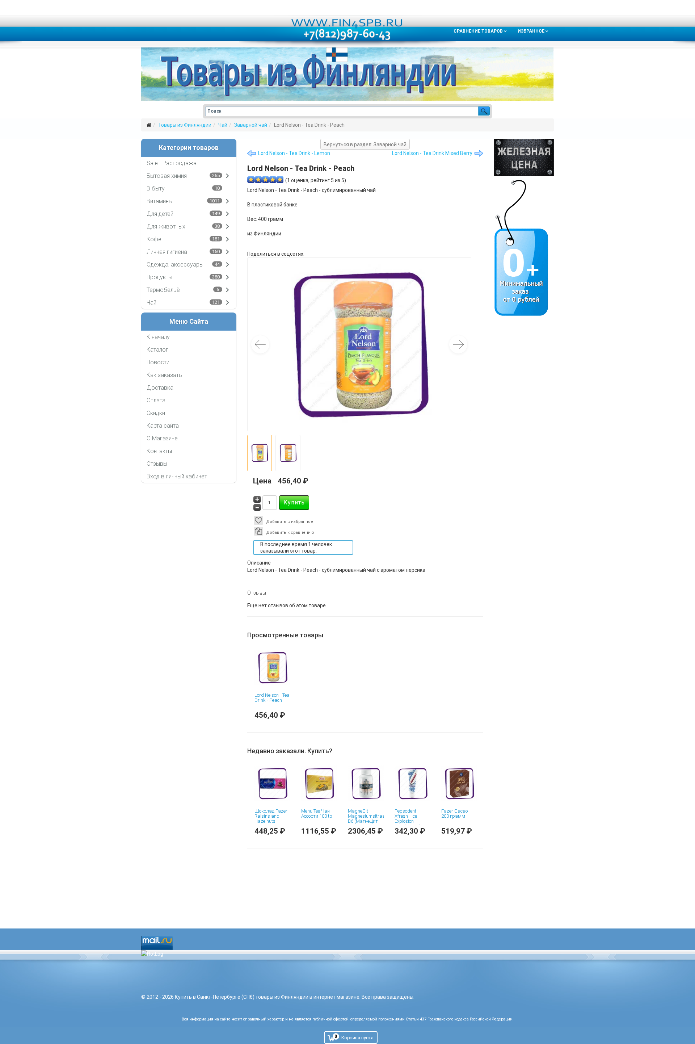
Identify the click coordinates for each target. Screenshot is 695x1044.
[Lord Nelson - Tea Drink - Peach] (272, 667)
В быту (156, 188)
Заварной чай (250, 125)
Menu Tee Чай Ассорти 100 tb (316, 813)
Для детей (160, 213)
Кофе (154, 239)
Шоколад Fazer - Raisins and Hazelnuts (272, 816)
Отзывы (157, 463)
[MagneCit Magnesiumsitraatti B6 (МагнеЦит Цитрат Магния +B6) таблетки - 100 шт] (366, 783)
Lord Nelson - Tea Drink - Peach (272, 697)
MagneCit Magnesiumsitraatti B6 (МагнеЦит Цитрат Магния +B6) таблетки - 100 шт (368, 823)
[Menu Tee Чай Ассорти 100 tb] (319, 783)
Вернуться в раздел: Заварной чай (365, 144)
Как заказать (164, 375)
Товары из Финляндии (184, 125)
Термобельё (163, 289)
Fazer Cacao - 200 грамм (455, 813)
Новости (158, 362)
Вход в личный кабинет (177, 476)
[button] (458, 344)
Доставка (160, 387)
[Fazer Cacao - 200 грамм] (459, 783)
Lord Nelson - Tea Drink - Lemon (294, 153)
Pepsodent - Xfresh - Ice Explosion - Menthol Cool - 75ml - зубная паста (409, 823)
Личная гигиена (167, 251)
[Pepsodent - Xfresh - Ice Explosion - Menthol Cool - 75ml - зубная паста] (412, 783)
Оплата (156, 400)
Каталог (157, 349)
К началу (158, 337)
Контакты (159, 451)
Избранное (531, 31)
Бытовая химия (167, 175)
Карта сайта (163, 425)
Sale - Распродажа (172, 163)
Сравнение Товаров (478, 31)
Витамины (160, 201)
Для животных (166, 226)
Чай (222, 125)
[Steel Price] (524, 157)
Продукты (159, 277)
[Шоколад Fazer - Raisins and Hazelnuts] (272, 783)
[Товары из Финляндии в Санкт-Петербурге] (347, 74)
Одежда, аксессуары (175, 264)
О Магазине (162, 438)
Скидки (156, 413)
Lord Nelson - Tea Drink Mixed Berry (432, 153)
